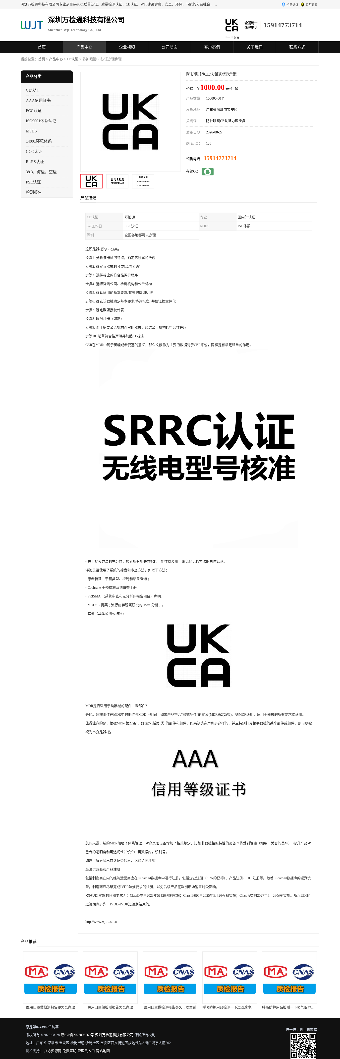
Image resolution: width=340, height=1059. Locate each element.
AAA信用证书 (38, 100)
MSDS (31, 131)
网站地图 (103, 1051)
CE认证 (72, 59)
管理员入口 (86, 1051)
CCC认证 (34, 151)
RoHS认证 (35, 162)
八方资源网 (52, 1051)
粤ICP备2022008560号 (77, 1035)
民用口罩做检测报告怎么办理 (50, 1007)
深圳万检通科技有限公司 (114, 1035)
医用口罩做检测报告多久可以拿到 (110, 1007)
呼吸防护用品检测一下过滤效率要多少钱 (174, 1007)
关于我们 (255, 47)
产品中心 (84, 47)
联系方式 (297, 47)
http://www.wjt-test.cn (101, 922)
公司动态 (169, 47)
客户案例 (212, 47)
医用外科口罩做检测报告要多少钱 (289, 1007)
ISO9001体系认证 (41, 121)
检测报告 (34, 192)
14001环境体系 (39, 141)
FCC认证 (34, 111)
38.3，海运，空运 (41, 172)
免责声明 (69, 1051)
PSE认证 (33, 182)
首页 (42, 47)
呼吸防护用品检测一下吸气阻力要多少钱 (233, 1007)
